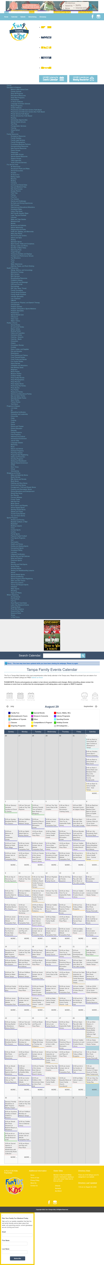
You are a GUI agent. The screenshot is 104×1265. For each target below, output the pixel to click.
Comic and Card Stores (18, 485)
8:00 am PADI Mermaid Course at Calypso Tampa (78, 807)
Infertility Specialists (17, 296)
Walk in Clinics (15, 321)
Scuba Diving (15, 566)
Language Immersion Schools (20, 104)
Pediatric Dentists (16, 307)
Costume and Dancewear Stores (21, 489)
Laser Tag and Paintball (18, 215)
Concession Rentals (17, 345)
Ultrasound (14, 317)
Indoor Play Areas (16, 211)
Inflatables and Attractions (19, 365)
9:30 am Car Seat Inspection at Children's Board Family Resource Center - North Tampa (51, 1057)
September (88, 706)
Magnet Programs (16, 106)
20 (60, 946)
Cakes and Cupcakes (18, 333)
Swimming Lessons (17, 583)
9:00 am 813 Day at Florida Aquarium (64, 879)
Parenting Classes (17, 453)
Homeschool (15, 100)
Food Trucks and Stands (19, 359)
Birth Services (15, 276)
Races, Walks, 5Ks (63, 713)
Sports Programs (12, 518)
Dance (13, 424)
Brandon (31, 12)
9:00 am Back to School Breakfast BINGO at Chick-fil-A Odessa (91, 846)
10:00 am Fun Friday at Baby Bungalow (77, 907)
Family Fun (15, 713)
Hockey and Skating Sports (19, 546)
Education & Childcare (14, 87)
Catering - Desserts (17, 337)
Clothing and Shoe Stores (19, 483)
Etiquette (14, 430)
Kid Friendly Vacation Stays (19, 213)
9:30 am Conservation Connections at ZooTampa (91, 932)
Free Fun (14, 197)
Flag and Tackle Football (19, 536)
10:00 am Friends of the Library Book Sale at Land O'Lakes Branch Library (38, 857)
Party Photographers (17, 380)
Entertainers (15, 353)
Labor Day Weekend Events (20, 605)
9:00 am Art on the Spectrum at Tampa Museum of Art (10, 1136)
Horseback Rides (16, 209)
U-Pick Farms (15, 617)
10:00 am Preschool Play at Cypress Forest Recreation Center (37, 823)
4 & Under (14, 408)
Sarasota (58, 1188)
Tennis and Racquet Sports (19, 585)
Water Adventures (16, 264)
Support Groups (16, 158)
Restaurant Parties (17, 392)
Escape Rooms (16, 191)
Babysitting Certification (18, 412)
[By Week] (20, 696)
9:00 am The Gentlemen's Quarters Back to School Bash (10, 894)
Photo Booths (15, 388)
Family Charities (16, 138)
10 (19, 873)
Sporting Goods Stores (18, 509)
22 (87, 946)
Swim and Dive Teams (18, 581)
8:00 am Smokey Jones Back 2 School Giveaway (92, 753)
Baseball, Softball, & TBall (19, 522)
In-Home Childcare (17, 102)
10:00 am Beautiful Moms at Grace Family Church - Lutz (65, 1001)
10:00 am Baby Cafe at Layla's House (78, 931)
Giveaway (43, 17)
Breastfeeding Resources (19, 278)
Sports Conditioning (17, 576)
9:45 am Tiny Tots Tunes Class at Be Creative (51, 807)
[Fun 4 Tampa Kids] (19, 31)
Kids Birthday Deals (17, 367)
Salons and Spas (16, 238)
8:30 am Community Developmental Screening (78, 953)
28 (74, 1018)
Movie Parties (15, 371)
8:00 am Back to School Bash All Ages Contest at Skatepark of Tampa (91, 743)
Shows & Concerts (41, 716)
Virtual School (15, 130)
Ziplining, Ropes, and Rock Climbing (22, 266)
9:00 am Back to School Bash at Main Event (91, 761)
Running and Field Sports (19, 564)
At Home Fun (15, 175)
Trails (12, 262)
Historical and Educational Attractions (23, 207)
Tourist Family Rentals (18, 514)
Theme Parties (15, 402)
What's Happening (13, 595)
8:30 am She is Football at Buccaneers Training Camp (64, 808)
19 (46, 946)
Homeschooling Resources (19, 146)
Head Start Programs (17, 98)
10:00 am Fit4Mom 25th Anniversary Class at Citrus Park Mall (38, 1082)
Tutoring (13, 128)
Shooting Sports (16, 568)
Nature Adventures (17, 227)
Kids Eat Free (15, 501)
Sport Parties (15, 400)
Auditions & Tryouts (18, 719)
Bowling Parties (16, 331)
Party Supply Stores (17, 384)
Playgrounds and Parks (18, 229)
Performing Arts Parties (18, 386)
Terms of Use (34, 1178)
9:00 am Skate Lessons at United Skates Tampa (92, 893)
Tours (13, 260)
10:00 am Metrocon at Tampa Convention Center (9, 835)
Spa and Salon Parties (18, 396)
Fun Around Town (12, 164)
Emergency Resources (18, 136)
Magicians (14, 369)
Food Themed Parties (18, 357)
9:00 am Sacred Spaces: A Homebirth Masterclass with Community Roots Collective (11, 1148)
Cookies (13, 347)
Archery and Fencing (17, 520)
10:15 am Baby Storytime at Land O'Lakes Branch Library (51, 856)
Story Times (15, 467)
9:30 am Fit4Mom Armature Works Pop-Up (51, 962)
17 (19, 946)
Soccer (13, 572)
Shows (13, 615)
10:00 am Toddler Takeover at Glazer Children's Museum (51, 908)
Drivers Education (16, 428)
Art (12, 410)
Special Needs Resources (19, 156)
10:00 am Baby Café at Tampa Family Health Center (51, 834)
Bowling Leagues (16, 526)
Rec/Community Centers (19, 236)
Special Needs (39, 713)
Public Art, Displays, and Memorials (22, 231)
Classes (14, 722)
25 (33, 1018)
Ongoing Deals (15, 607)
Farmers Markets (16, 497)
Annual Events (15, 597)
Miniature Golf (15, 221)
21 (74, 946)
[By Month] (9, 696)
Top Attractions (16, 258)
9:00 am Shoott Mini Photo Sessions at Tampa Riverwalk (91, 908)
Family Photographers (18, 142)
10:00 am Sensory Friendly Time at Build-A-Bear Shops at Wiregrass (37, 809)
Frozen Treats (15, 499)
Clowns (13, 343)
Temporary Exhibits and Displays (21, 254)
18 (33, 946)
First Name (5, 1240)
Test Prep (14, 124)
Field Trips (14, 193)
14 (74, 873)
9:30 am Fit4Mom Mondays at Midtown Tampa (24, 821)
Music (13, 447)
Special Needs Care (17, 315)
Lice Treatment (16, 298)
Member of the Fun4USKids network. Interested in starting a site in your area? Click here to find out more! (64, 1178)
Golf (12, 540)
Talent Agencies (16, 160)
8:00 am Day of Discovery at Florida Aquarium (10, 879)
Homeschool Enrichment (19, 438)
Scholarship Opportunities (19, 120)
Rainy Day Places (16, 233)
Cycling (13, 532)
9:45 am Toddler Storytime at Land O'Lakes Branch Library (78, 846)
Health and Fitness (17, 544)
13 (60, 873)
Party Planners (15, 382)
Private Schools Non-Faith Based (21, 116)
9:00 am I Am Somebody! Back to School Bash (91, 833)
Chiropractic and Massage (19, 282)
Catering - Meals (16, 339)
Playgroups (14, 152)
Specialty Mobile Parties (18, 398)
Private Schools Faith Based (20, 114)
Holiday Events (62, 722)
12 (46, 873)
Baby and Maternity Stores (19, 475)
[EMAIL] (95, 696)
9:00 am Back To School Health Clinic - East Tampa (91, 787)
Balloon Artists (15, 329)
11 (33, 873)
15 (87, 873)
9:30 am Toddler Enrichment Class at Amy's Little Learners (51, 1043)
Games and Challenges (18, 201)
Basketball (14, 524)
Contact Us (34, 1186)
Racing (13, 562)
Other (36, 719)
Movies (13, 223)
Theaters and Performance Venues (22, 256)
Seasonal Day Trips (17, 611)
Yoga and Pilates (16, 593)
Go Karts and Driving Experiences (22, 203)
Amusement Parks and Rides (20, 169)
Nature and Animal (17, 449)
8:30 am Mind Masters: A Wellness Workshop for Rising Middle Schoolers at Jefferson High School (91, 1029)
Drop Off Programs (17, 93)
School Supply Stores (18, 507)
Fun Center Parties (17, 361)
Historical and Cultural (18, 436)
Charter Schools (16, 91)
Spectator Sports (16, 242)
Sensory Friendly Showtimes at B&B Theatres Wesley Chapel (10, 953)
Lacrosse (14, 552)
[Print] (84, 696)
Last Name (5, 1249)
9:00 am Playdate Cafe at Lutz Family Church (51, 879)
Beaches (13, 179)
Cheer (13, 528)
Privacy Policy (34, 1180)
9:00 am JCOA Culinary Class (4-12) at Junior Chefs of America (92, 822)
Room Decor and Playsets (19, 505)
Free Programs (16, 434)
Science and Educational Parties (21, 394)
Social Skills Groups (17, 154)
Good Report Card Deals (19, 603)
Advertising (32, 17)
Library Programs (63, 716)
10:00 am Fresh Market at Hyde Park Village (10, 845)
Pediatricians (15, 313)
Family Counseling (17, 290)
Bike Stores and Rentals (18, 479)
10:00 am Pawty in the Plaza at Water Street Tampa (37, 953)
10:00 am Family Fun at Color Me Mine (10, 988)
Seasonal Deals (16, 613)
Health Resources (12, 268)
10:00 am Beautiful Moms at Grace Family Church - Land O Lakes (38, 1002)
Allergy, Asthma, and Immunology (21, 270)
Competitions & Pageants (43, 722)
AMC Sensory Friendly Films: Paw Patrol (91, 952)
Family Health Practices (18, 294)
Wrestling (14, 591)
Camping (14, 183)
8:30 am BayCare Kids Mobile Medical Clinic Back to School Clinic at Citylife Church (92, 810)
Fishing (13, 195)
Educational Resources (18, 95)
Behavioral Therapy (17, 272)
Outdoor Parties (16, 376)
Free (35, 726)
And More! (58, 1191)
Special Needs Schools (18, 122)
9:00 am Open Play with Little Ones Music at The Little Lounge (78, 822)
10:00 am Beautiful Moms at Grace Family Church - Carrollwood (65, 1082)
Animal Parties (15, 325)
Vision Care (14, 319)
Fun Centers (15, 199)
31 (19, 1098)
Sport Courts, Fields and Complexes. (23, 244)
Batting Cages (15, 177)
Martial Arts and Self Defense (20, 556)
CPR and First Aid (16, 284)
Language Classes (17, 443)
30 (6, 1098)
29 (87, 1018)
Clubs (13, 418)
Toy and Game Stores (18, 516)
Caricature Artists (16, 335)
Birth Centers (15, 274)
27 (60, 1018)
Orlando (57, 1186)
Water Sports (15, 589)
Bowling (13, 181)
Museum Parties (16, 374)
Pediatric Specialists (17, 311)
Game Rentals (15, 363)
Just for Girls (15, 440)
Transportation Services (18, 126)
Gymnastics (14, 542)
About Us (33, 1183)
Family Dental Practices (18, 292)
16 (6, 946)
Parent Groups (15, 150)
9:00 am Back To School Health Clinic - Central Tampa (91, 856)
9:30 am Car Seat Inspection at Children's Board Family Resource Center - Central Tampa (78, 977)
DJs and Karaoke (16, 351)
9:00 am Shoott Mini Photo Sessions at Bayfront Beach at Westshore (11, 1070)
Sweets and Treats (17, 512)
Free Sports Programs (18, 538)
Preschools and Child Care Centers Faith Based (26, 110)
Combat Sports (16, 530)
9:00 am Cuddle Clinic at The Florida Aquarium (91, 1000)
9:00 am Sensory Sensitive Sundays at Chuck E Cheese (11, 808)
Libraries (13, 217)
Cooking (13, 420)
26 (46, 1018)
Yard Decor (14, 404)
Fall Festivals (15, 599)
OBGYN (13, 300)
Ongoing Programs (18, 726)
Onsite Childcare (16, 108)
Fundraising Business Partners (21, 144)
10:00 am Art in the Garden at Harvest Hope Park (78, 856)
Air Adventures (15, 167)
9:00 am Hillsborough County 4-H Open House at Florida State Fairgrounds (92, 1070)
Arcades (13, 173)
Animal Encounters (17, 171)
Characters (14, 341)
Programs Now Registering (19, 455)
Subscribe (17, 1258)
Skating (13, 240)
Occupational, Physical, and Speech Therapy (25, 302)
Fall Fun (13, 601)
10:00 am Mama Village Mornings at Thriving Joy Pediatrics (37, 908)
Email (4, 1232)
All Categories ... (62, 726)
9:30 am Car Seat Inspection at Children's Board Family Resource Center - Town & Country (38, 896)
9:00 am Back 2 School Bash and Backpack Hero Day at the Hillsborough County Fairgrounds (91, 774)
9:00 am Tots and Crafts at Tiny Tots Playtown (24, 807)
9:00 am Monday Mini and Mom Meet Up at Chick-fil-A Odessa (24, 963)
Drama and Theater (17, 426)
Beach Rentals (15, 477)
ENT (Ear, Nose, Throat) (19, 288)
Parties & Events (12, 323)
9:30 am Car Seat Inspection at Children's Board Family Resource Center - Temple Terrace (38, 882)
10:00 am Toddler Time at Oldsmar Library (24, 1123)
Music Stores (15, 503)
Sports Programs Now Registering (22, 579)
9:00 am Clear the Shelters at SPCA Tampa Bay (92, 1080)
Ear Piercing (15, 495)
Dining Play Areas (16, 493)
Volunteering (15, 471)
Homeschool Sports (17, 548)
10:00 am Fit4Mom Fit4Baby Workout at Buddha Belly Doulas (24, 1070)
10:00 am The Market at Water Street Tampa (10, 974)
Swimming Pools (16, 250)
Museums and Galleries (18, 225)
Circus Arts (14, 416)
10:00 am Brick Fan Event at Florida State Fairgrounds (10, 932)
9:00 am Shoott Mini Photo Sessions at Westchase (10, 1055)
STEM (13, 465)
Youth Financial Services (19, 162)
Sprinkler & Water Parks (18, 248)
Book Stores (15, 481)
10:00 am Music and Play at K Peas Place (37, 833)
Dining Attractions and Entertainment (22, 491)
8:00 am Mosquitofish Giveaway (90, 879)
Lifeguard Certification (18, 554)
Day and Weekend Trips (18, 187)
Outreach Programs (17, 451)
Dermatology (15, 286)
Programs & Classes (13, 406)
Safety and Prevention (18, 457)
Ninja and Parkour (16, 558)
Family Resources (12, 134)
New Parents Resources (18, 148)
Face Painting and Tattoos (19, 355)
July (12, 706)
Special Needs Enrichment (19, 463)
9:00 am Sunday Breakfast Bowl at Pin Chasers (10, 821)
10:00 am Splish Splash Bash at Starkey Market (24, 833)
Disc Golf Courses (16, 189)
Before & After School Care (19, 89)
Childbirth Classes (16, 280)
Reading (13, 118)
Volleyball (14, 587)
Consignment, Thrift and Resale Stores (23, 487)
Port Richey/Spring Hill (85, 12)
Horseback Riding (16, 550)
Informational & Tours (19, 716)
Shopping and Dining (13, 473)
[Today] (31, 696)
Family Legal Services (18, 140)
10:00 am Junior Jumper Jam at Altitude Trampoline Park (51, 822)
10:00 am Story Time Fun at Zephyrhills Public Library (65, 822)
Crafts (13, 422)
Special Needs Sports (18, 574)
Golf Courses (15, 205)
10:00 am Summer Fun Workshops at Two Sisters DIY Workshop (24, 909)
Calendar (14, 17)
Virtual (13, 469)
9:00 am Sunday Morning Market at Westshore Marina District (10, 1025)
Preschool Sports (16, 560)
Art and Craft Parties (17, 327)
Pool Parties (15, 390)
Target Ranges (15, 252)
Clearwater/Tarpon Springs (62, 12)
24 (19, 1018)
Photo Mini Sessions (17, 609)
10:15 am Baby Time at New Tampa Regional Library (51, 846)
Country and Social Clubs (19, 185)
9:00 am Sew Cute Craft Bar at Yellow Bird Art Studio (91, 920)
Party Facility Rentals (17, 378)
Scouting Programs (17, 459)
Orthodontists (15, 305)
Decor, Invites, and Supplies (20, 349)
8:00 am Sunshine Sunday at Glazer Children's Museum (11, 1114)
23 (6, 1018)
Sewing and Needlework (18, 461)
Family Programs (16, 432)
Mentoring (14, 445)
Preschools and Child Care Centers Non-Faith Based (28, 112)
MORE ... (95, 793)
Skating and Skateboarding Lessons (22, 570)
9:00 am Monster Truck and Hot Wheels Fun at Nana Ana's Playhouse (78, 835)
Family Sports (15, 534)
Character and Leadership (19, 414)
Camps (9, 85)
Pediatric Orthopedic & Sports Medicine (23, 309)
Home (6, 17)
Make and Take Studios (18, 219)
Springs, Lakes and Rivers (19, 246)
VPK (12, 132)
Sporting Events (62, 719)
